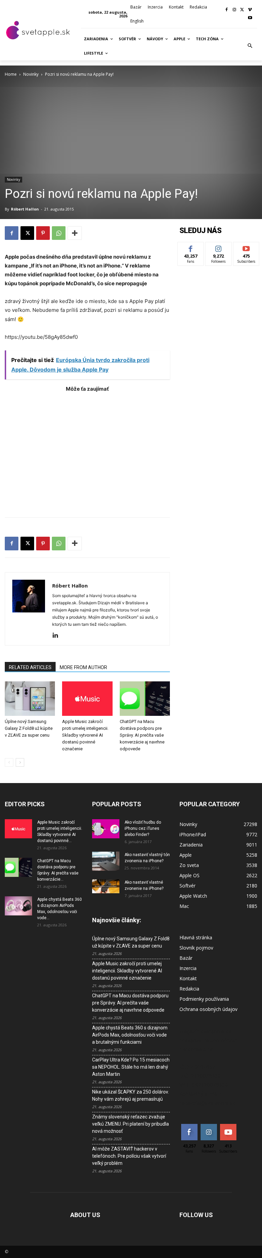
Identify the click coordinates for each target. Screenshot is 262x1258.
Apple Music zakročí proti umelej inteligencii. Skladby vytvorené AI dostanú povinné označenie (85, 735)
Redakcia (189, 988)
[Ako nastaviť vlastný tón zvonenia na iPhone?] (105, 861)
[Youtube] (250, 18)
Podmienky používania (204, 999)
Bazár (185, 958)
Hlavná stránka (195, 937)
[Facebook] (227, 10)
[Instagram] (234, 10)
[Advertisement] (87, 451)
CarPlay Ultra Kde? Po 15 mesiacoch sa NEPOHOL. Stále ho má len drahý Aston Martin (131, 1067)
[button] (250, 46)
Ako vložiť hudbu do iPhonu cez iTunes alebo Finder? (143, 828)
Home (11, 74)
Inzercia (187, 968)
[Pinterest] (43, 233)
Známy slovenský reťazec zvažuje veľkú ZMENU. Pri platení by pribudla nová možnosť (130, 1124)
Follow (218, 247)
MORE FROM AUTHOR (83, 667)
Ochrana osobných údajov (208, 1009)
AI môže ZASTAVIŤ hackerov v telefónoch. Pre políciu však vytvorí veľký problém (129, 1156)
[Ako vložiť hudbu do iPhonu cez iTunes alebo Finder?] (105, 828)
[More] (75, 233)
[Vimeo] (250, 10)
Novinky (31, 74)
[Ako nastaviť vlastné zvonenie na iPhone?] (105, 886)
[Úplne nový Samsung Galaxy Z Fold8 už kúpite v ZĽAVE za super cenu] (30, 698)
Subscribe (246, 247)
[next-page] (20, 762)
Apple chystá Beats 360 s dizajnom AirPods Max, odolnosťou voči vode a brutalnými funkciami (130, 1035)
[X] (242, 10)
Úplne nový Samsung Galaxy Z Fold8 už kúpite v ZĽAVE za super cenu (29, 728)
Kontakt (188, 978)
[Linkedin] (57, 636)
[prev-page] (9, 762)
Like (191, 247)
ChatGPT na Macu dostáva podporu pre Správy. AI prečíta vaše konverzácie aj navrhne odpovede (142, 735)
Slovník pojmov (196, 947)
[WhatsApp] (59, 233)
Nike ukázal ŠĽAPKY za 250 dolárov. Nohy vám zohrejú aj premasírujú (130, 1095)
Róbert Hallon (25, 209)
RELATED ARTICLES (30, 667)
